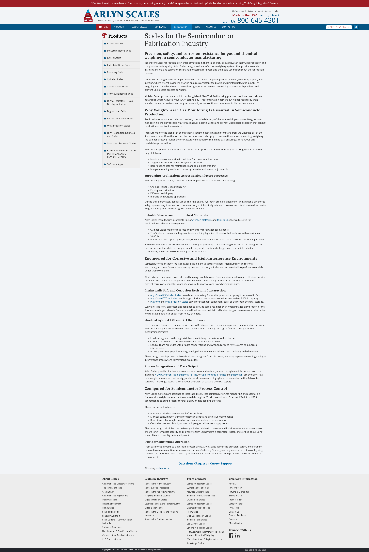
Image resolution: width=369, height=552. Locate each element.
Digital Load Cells (116, 111)
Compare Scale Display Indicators (118, 535)
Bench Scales (114, 57)
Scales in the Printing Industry (158, 519)
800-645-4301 (251, 20)
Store (104, 26)
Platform (155, 301)
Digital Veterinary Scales (156, 499)
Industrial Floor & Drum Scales (201, 495)
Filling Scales (108, 507)
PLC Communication (112, 539)
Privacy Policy (235, 487)
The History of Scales (112, 487)
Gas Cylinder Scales (196, 523)
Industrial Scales (109, 499)
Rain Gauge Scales (195, 543)
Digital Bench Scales (154, 507)
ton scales (222, 220)
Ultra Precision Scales (176, 301)
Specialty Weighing (111, 515)
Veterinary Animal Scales (120, 118)
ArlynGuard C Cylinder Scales (165, 295)
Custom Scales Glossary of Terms (118, 483)
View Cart (259, 11)
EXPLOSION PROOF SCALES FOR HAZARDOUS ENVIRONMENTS (122, 154)
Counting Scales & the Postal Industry (162, 503)
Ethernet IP (237, 374)
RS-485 (193, 374)
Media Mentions (236, 523)
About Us (211, 26)
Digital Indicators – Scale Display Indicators (120, 102)
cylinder (196, 220)
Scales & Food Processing (157, 487)
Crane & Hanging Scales (120, 93)
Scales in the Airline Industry (158, 483)
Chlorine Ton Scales (118, 86)
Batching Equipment (111, 503)
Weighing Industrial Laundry (157, 495)
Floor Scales (192, 511)
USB (203, 374)
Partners (233, 519)
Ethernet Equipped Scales (198, 507)
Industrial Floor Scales (119, 50)
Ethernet (184, 374)
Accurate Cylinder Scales (198, 491)
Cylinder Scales (115, 79)
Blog (197, 26)
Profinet (221, 374)
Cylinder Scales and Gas (198, 487)
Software (160, 26)
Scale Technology (110, 511)
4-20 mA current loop (166, 374)
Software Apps (115, 164)
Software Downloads (112, 527)
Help (276, 11)
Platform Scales (115, 43)
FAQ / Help (234, 507)
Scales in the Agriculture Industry (160, 491)
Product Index (235, 499)
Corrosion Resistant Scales (121, 143)
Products (119, 26)
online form (162, 468)
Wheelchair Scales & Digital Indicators (204, 539)
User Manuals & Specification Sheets (119, 531)
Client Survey (108, 491)
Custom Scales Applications (115, 495)
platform (206, 220)
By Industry (180, 26)
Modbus (211, 374)
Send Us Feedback (237, 515)
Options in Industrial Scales (199, 527)
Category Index (236, 503)
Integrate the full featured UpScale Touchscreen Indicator (206, 3)
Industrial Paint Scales (197, 519)
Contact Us (228, 26)
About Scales (140, 26)
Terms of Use (235, 495)
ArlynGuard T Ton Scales (163, 298)
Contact (268, 11)
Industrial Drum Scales (119, 65)
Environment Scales (196, 499)
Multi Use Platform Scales (199, 515)
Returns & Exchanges (239, 491)
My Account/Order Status (242, 11)
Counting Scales (115, 72)
